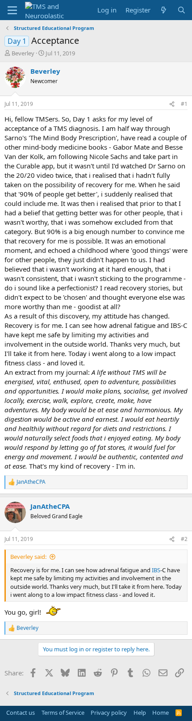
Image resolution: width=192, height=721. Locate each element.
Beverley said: (28, 557)
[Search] (181, 10)
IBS (156, 570)
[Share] (172, 104)
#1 (184, 104)
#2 (184, 539)
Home (160, 712)
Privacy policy (109, 712)
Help (140, 712)
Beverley (23, 53)
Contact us (20, 712)
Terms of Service (63, 712)
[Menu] (12, 10)
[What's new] (163, 10)
